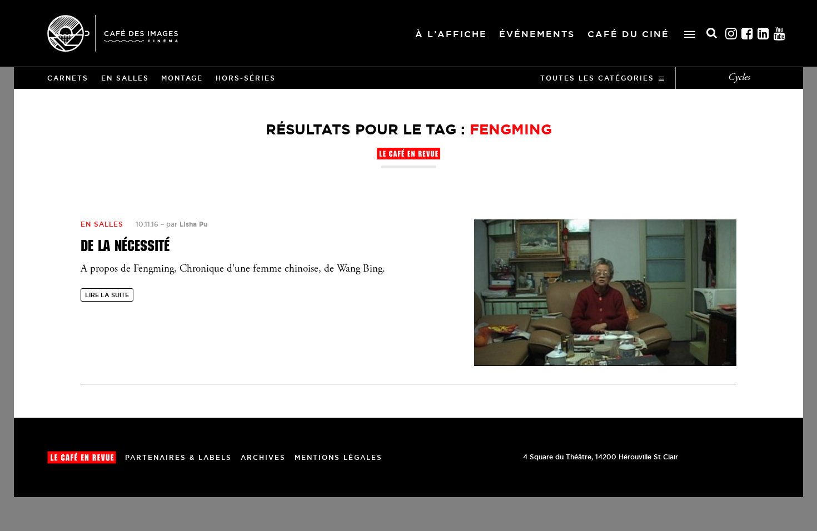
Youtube (779, 34)
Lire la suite (107, 295)
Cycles (739, 78)
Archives (263, 457)
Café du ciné (628, 34)
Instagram (731, 34)
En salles (125, 78)
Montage (182, 78)
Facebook (747, 34)
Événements (537, 34)
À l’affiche (451, 34)
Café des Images (112, 33)
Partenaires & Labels (178, 457)
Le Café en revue (81, 457)
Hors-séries (246, 78)
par (186, 224)
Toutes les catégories (597, 78)
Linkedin (763, 34)
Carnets (67, 78)
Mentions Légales (338, 457)
